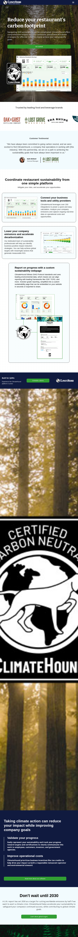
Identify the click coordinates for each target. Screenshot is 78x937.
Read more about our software (35, 879)
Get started (39, 46)
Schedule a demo (38, 380)
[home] (12, 2)
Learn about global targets (39, 917)
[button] (73, 2)
